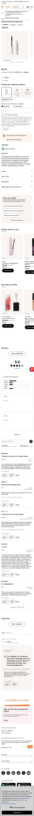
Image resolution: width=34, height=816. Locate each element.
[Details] (17, 171)
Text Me (6, 106)
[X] (26, 11)
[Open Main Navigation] (2, 7)
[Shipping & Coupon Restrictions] (17, 187)
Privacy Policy (11, 125)
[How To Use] (17, 176)
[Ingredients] (17, 181)
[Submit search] (3, 633)
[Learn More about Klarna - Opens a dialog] (28, 72)
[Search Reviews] (31, 441)
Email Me (19, 106)
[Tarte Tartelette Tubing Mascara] (12, 251)
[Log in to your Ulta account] (28, 7)
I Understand (17, 812)
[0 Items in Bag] (31, 7)
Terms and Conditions (19, 124)
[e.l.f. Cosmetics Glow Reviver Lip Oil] (12, 306)
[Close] (32, 789)
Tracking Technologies (9, 803)
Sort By (3, 641)
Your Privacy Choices (18, 807)
